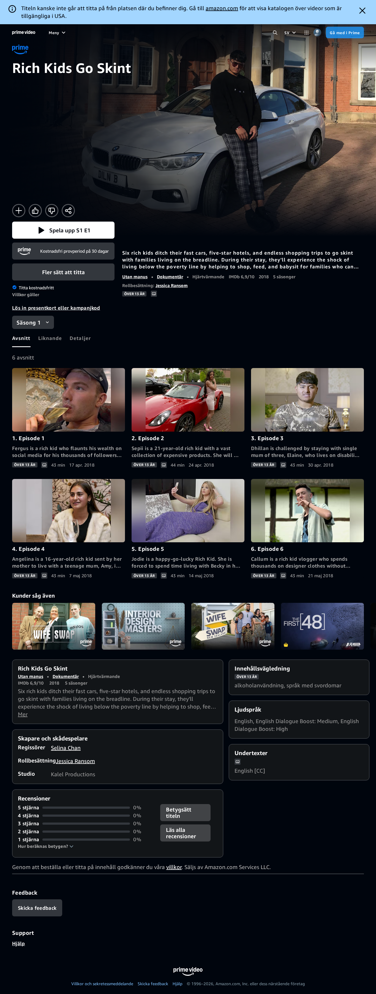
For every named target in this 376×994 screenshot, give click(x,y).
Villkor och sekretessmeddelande (102, 983)
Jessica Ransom (172, 285)
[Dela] (68, 210)
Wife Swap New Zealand (232, 626)
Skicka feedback (153, 983)
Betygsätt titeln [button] (178, 812)
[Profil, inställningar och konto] (317, 33)
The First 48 (322, 626)
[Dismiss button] (362, 10)
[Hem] (23, 32)
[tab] (21, 338)
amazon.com (222, 8)
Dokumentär (170, 276)
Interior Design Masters (143, 626)
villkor (174, 867)
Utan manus (135, 276)
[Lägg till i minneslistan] (18, 210)
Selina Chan (66, 748)
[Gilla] (35, 210)
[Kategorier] (306, 33)
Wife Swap (53, 626)
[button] (63, 230)
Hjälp (18, 943)
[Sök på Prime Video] (275, 33)
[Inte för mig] (51, 210)
